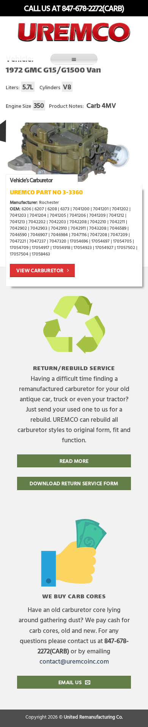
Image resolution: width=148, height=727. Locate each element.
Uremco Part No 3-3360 (46, 193)
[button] (74, 59)
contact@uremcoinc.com (74, 661)
